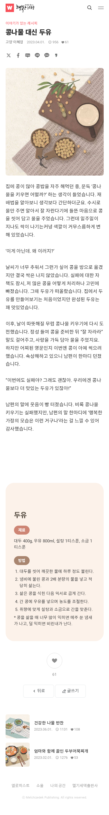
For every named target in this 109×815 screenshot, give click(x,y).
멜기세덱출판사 (85, 785)
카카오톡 (46, 55)
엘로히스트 (20, 785)
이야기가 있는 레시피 (21, 23)
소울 (40, 785)
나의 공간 (58, 785)
